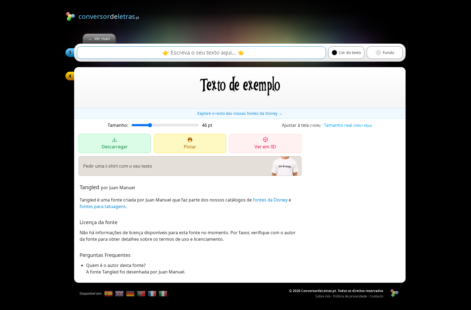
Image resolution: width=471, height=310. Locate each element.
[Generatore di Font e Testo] (163, 293)
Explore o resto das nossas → (239, 113)
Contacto (376, 296)
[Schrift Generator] (130, 293)
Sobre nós (323, 296)
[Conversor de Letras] (108, 293)
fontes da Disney (270, 200)
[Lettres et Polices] (152, 293)
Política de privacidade (350, 296)
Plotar (190, 147)
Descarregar (115, 147)
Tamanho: (118, 125)
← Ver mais (99, 38)
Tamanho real (348, 125)
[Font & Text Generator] (119, 293)
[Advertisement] (306, 15)
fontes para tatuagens (103, 206)
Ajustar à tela (301, 125)
